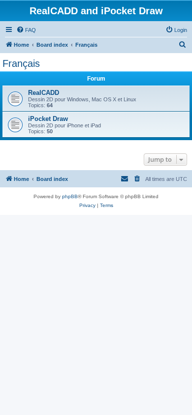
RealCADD (43, 92)
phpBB (70, 196)
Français (21, 63)
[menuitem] (26, 30)
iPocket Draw (48, 118)
